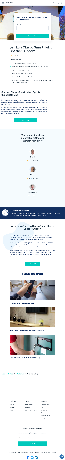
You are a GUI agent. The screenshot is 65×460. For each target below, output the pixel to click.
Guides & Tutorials (46, 415)
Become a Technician (31, 410)
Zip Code (19, 24)
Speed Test (44, 410)
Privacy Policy (12, 452)
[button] (61, 456)
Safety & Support (34, 452)
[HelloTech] (10, 2)
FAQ (42, 407)
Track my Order (45, 404)
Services (12, 404)
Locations (12, 410)
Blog (42, 413)
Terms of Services (23, 452)
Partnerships (29, 404)
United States (7, 374)
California (20, 374)
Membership (13, 407)
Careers (27, 407)
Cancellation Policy (45, 452)
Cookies (54, 452)
